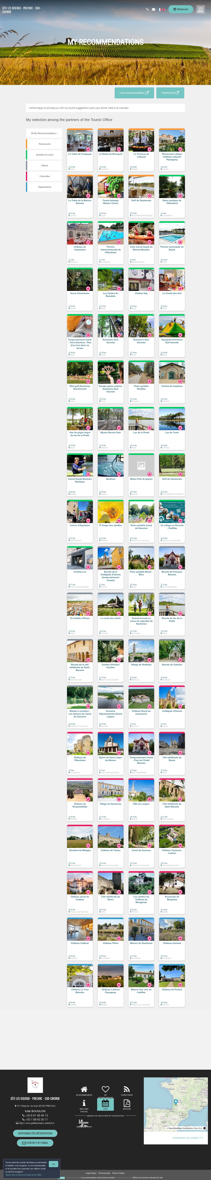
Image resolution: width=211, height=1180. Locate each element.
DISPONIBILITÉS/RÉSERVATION (35, 1133)
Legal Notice (91, 1173)
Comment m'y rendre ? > (188, 1137)
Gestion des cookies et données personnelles (23, 1175)
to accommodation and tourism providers (98, 1178)
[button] (80, 151)
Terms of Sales (118, 1173)
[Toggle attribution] (204, 1128)
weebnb (61, 1178)
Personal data (104, 1173)
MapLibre (198, 1128)
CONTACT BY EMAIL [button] (37, 1142)
